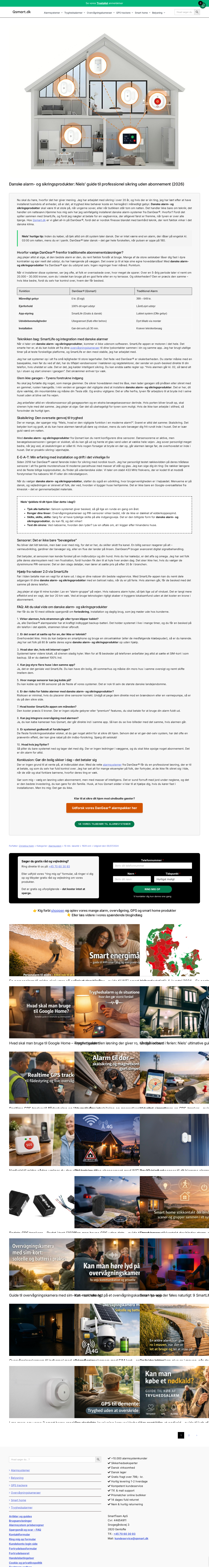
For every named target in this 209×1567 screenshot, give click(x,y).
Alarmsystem (54, 846)
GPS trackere (19, 1485)
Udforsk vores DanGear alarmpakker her (104, 808)
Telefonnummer (152, 860)
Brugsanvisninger (20, 1520)
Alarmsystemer (20, 1470)
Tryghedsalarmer (21, 1507)
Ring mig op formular (22, 1539)
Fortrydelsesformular (23, 1548)
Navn (132, 873)
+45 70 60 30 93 (59, 866)
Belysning (17, 1477)
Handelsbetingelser (21, 1558)
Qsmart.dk (39, 220)
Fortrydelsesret (19, 1553)
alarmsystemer (112, 764)
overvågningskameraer (85, 347)
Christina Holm (26, 846)
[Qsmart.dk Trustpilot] (104, 3)
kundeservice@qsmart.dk (131, 1538)
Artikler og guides (20, 1516)
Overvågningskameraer (26, 1492)
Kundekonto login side (23, 1543)
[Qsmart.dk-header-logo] (22, 10)
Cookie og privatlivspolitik (25, 1562)
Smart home (18, 1500)
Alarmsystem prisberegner (26, 1525)
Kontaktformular (19, 1534)
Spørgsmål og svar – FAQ (25, 1529)
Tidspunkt (173, 873)
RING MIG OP (152, 889)
